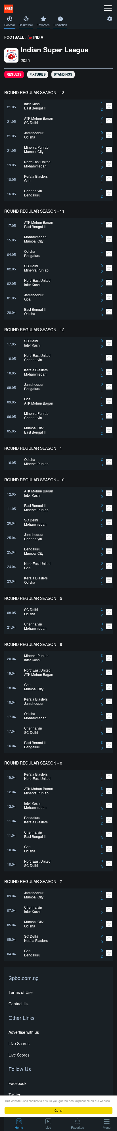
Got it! (58, 1110)
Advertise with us (24, 1032)
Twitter (14, 1094)
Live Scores (19, 1043)
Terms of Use (21, 992)
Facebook (17, 1083)
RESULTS (14, 74)
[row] (58, 107)
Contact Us (18, 1003)
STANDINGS (63, 74)
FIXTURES (38, 74)
